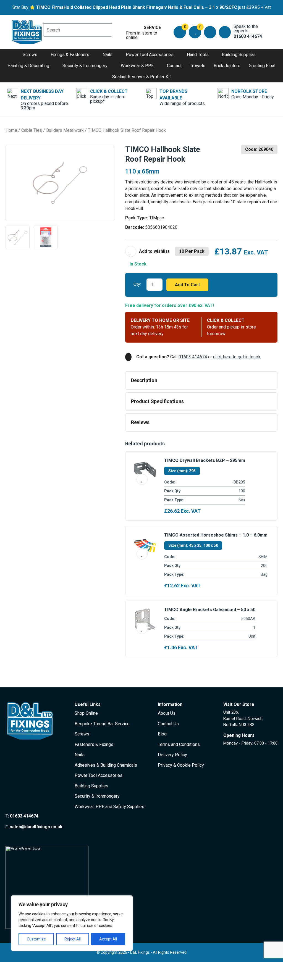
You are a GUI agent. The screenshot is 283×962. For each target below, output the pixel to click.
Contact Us (168, 723)
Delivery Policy (172, 754)
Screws (30, 54)
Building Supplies (239, 54)
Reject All (72, 939)
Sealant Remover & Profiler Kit (141, 76)
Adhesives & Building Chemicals (106, 765)
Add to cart (187, 284)
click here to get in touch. (237, 356)
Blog (162, 734)
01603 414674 (193, 356)
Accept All (108, 939)
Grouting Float (262, 65)
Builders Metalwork (65, 130)
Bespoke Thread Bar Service (102, 723)
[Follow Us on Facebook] (8, 837)
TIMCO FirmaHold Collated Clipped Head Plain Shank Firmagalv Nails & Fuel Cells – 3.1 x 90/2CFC (136, 7)
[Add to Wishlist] (147, 251)
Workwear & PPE (137, 65)
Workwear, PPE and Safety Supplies (109, 806)
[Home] (27, 32)
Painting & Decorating (28, 65)
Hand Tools (198, 54)
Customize (36, 939)
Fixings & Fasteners (70, 54)
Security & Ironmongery (85, 65)
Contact (174, 65)
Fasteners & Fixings (94, 744)
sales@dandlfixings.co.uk (36, 826)
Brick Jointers (227, 65)
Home (11, 130)
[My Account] (210, 32)
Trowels (197, 65)
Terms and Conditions (179, 744)
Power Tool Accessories (150, 54)
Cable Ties (31, 130)
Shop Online (86, 713)
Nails (107, 54)
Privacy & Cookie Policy (181, 765)
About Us (166, 713)
